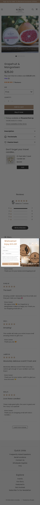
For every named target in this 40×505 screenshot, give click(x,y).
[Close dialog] (38, 239)
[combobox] (3, 253)
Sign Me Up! (10, 264)
